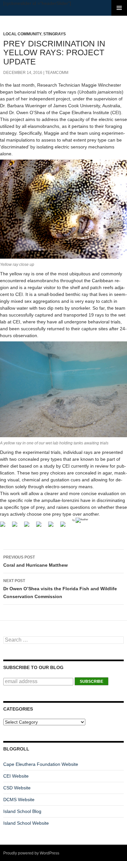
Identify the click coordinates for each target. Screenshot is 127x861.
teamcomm (56, 72)
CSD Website (17, 787)
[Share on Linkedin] (65, 527)
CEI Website (16, 776)
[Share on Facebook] (5, 527)
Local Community (22, 34)
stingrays (54, 34)
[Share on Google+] (29, 527)
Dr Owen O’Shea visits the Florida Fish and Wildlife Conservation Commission (60, 588)
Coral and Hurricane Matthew (35, 561)
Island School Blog (22, 811)
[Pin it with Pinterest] (53, 527)
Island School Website (26, 823)
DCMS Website (19, 799)
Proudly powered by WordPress (31, 853)
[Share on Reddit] (41, 527)
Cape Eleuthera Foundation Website (40, 764)
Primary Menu (119, 8)
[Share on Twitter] (17, 527)
